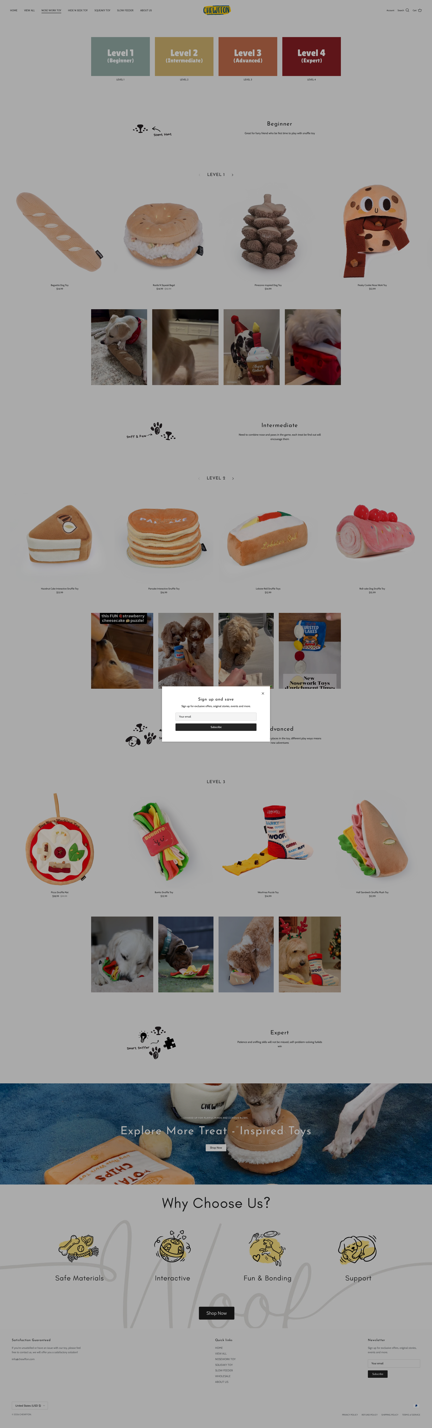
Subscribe (216, 727)
